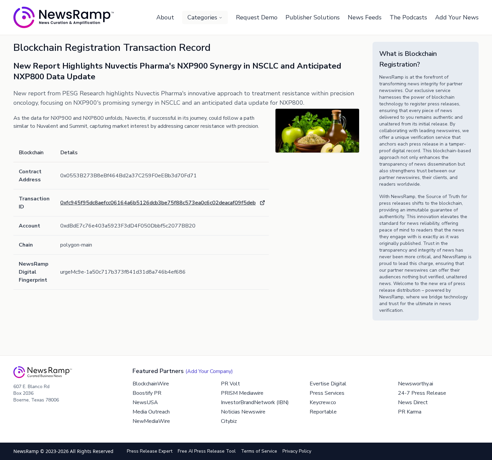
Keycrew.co (323, 402)
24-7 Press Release (422, 393)
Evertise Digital (328, 383)
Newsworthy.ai (415, 383)
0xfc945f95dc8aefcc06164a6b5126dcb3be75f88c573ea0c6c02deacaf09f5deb (158, 202)
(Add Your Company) (209, 371)
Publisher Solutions (312, 17)
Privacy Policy (296, 451)
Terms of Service (259, 451)
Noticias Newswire (243, 412)
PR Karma (409, 412)
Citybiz (229, 421)
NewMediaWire (151, 421)
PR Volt (230, 383)
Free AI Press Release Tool (207, 451)
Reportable (323, 412)
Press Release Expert (149, 451)
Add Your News (457, 17)
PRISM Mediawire (242, 393)
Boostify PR (147, 393)
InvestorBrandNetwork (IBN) (255, 402)
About (165, 17)
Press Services (327, 393)
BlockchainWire (151, 383)
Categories (202, 17)
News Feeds (365, 17)
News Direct (413, 402)
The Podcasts (408, 17)
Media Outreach (151, 412)
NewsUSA (145, 402)
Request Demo (256, 17)
